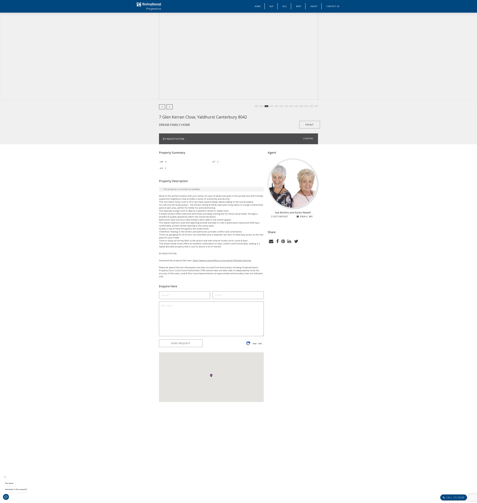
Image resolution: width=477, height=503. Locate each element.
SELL (284, 6)
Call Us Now (454, 497)
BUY (272, 6)
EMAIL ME (306, 216)
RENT (298, 6)
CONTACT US (332, 6)
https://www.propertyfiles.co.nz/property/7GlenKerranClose (222, 260)
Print (309, 124)
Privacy (255, 343)
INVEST (314, 6)
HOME (258, 6)
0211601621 (280, 216)
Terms (260, 343)
